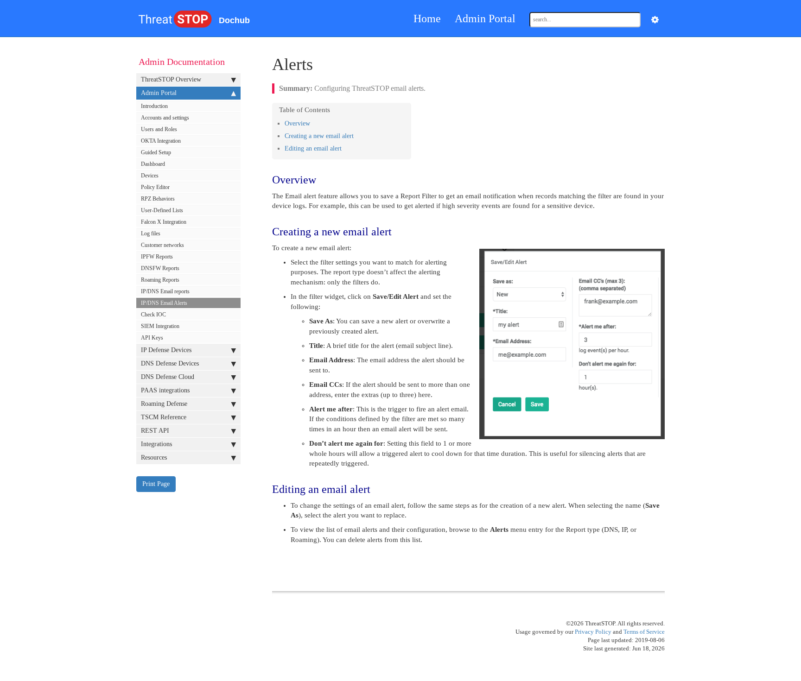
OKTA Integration (161, 141)
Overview (297, 123)
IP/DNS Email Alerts (164, 303)
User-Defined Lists (162, 210)
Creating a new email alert (319, 135)
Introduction (154, 106)
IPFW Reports (157, 256)
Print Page (156, 483)
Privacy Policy (593, 632)
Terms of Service (644, 632)
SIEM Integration (160, 326)
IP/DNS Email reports (165, 291)
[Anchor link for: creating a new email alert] (355, 135)
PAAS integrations (165, 390)
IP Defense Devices (166, 350)
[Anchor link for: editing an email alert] (343, 148)
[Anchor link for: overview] (311, 123)
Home (427, 19)
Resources (154, 457)
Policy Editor (155, 187)
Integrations (156, 444)
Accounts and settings (165, 117)
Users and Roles (159, 129)
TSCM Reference (163, 417)
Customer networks (162, 245)
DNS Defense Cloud (167, 376)
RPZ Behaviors (158, 198)
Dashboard (153, 164)
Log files (150, 233)
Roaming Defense (164, 403)
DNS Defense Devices (170, 363)
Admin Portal (485, 19)
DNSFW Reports (160, 268)
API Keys (152, 337)
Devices (150, 175)
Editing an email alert (313, 148)
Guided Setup (156, 152)
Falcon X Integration (163, 222)
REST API (155, 430)
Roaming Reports (160, 280)
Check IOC (153, 314)
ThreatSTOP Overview (171, 79)
